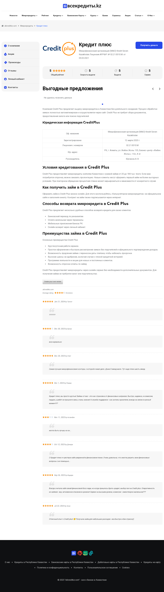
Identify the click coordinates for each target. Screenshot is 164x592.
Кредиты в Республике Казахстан (30, 562)
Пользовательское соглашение (102, 567)
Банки (105, 16)
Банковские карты (75, 16)
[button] (153, 89)
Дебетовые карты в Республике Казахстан (118, 562)
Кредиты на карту (152, 562)
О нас (150, 16)
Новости (13, 16)
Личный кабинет (16, 79)
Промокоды (14, 62)
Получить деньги (149, 45)
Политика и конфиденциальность (53, 567)
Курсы (93, 16)
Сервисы (116, 16)
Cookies (126, 567)
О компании (14, 46)
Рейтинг (45, 16)
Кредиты (57, 16)
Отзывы (12, 71)
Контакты (13, 87)
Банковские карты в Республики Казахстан (72, 562)
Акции (128, 16)
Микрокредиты (28, 16)
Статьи (138, 16)
